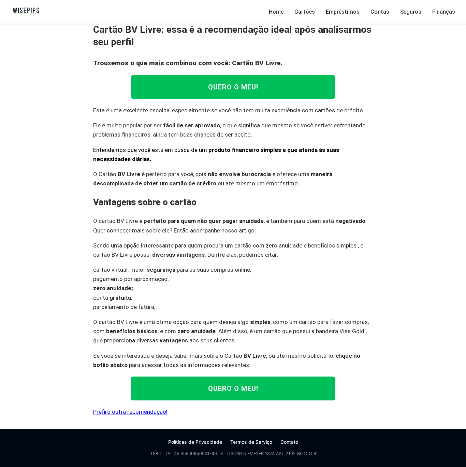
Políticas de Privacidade (195, 442)
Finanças (443, 12)
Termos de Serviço (251, 442)
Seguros (410, 12)
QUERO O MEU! (233, 87)
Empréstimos (343, 12)
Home (276, 12)
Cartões (304, 12)
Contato (289, 442)
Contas (379, 12)
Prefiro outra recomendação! (130, 411)
